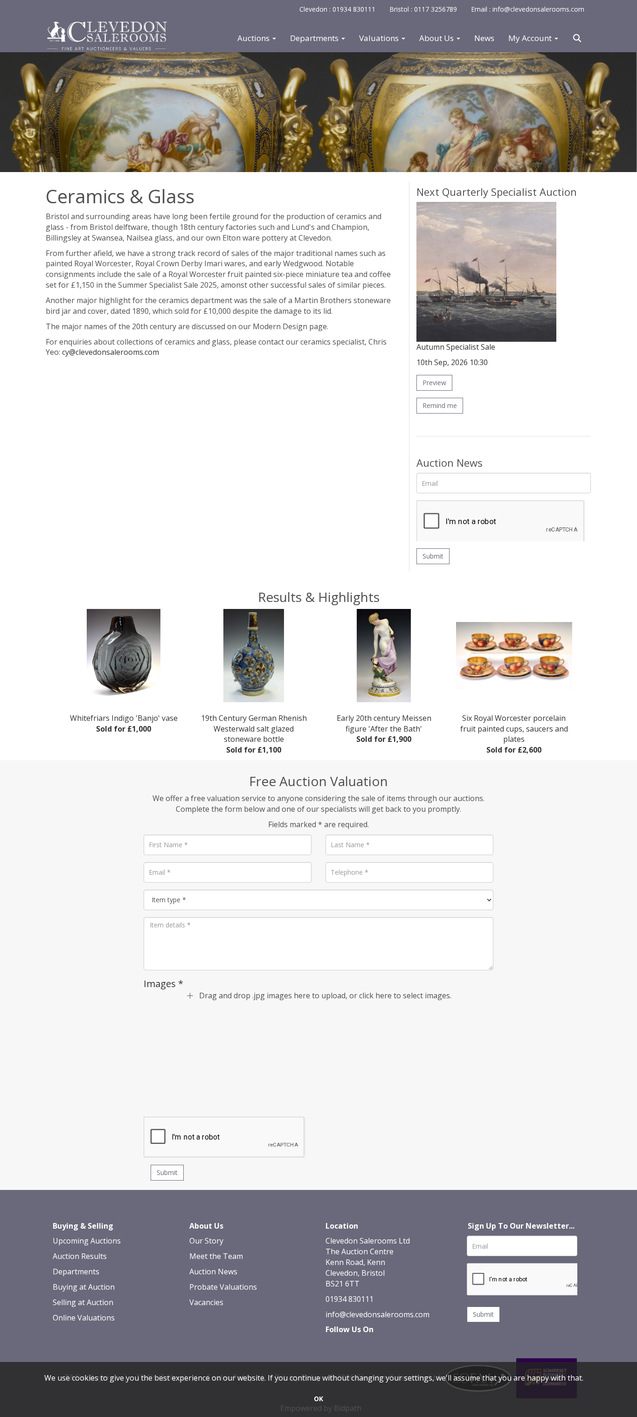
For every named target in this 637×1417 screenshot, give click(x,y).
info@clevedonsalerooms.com (377, 1314)
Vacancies (206, 1302)
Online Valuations (84, 1318)
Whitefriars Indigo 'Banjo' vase (124, 723)
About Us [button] (437, 38)
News (484, 38)
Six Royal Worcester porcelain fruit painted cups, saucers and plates (514, 734)
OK (318, 1398)
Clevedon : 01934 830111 (337, 9)
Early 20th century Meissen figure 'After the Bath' (384, 729)
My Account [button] (531, 38)
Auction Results (80, 1256)
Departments (76, 1271)
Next (584, 657)
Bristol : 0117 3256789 (423, 9)
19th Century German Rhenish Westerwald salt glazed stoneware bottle (254, 734)
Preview (434, 382)
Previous (52, 657)
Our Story (206, 1241)
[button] (578, 38)
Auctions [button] (254, 38)
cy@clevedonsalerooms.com (110, 352)
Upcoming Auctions (87, 1241)
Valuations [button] (380, 38)
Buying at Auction (84, 1287)
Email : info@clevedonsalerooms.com (527, 9)
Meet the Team (216, 1256)
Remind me (439, 405)
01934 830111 (349, 1299)
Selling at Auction (83, 1302)
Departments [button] (315, 38)
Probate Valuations (223, 1287)
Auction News (213, 1271)
